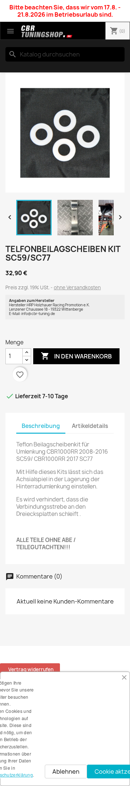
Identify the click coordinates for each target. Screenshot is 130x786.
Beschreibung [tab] (41, 426)
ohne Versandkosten (77, 287)
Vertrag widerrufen (30, 669)
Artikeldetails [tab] (90, 426)
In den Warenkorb (76, 356)
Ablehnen (65, 772)
